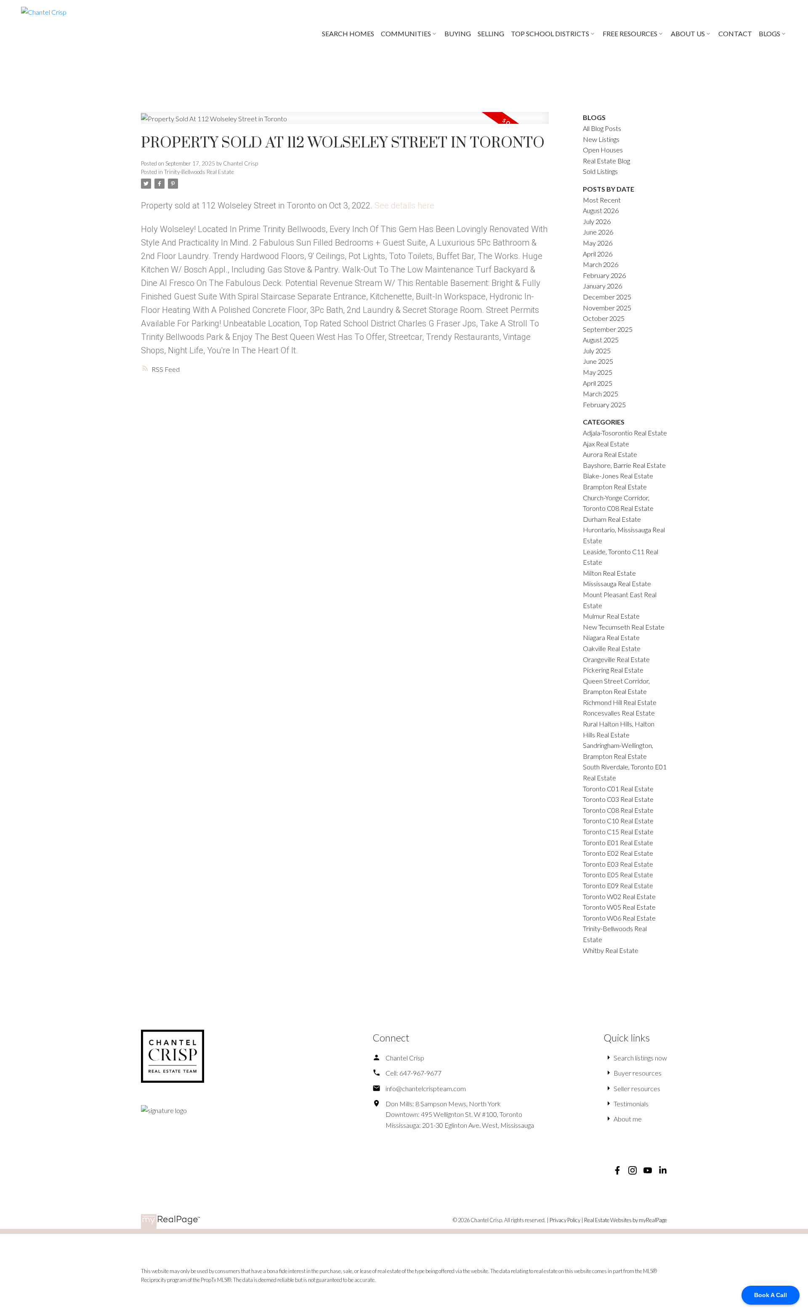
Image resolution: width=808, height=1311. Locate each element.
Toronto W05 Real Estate (619, 907)
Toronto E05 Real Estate (618, 874)
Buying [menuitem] (457, 33)
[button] (617, 1170)
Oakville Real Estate (612, 648)
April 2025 (597, 383)
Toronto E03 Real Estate (618, 864)
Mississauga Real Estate (617, 583)
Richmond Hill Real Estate (619, 702)
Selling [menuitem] (491, 33)
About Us (688, 33)
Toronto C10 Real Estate (618, 821)
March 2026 (600, 264)
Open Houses (603, 150)
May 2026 (597, 243)
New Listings (601, 139)
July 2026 (597, 221)
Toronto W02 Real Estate (619, 896)
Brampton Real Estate (615, 487)
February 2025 (604, 405)
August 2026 (601, 210)
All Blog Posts (602, 128)
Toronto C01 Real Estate (618, 789)
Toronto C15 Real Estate (618, 832)
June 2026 (598, 232)
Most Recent (602, 200)
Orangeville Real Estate (616, 659)
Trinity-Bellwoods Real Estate (199, 171)
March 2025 (600, 394)
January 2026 (602, 286)
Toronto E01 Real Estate (618, 842)
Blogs (769, 33)
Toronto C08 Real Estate (618, 810)
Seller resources (637, 1088)
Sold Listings (600, 171)
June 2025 (598, 361)
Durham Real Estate (612, 519)
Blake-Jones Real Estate (618, 476)
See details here (404, 205)
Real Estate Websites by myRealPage (625, 1220)
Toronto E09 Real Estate (618, 885)
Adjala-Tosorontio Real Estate (625, 433)
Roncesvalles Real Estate (619, 713)
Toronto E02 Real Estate (618, 853)
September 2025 (608, 329)
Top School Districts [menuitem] (550, 33)
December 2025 (607, 297)
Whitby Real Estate (610, 950)
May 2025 (597, 372)
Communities (406, 33)
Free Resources (630, 33)
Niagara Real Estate (611, 637)
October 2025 (604, 318)
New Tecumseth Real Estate (623, 627)
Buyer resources (638, 1073)
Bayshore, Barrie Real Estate (624, 465)
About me (628, 1119)
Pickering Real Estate (613, 670)
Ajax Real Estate (606, 444)
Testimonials (631, 1104)
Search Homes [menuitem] (348, 33)
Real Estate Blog (606, 161)
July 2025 (597, 351)
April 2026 (597, 254)
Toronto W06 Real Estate (619, 918)
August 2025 (601, 340)
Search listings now (640, 1058)
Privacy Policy (565, 1220)
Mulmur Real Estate (611, 616)
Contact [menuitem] (735, 33)
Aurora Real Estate (610, 454)
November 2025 (607, 308)
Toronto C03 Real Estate (618, 799)
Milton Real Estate (609, 573)
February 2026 (604, 275)
